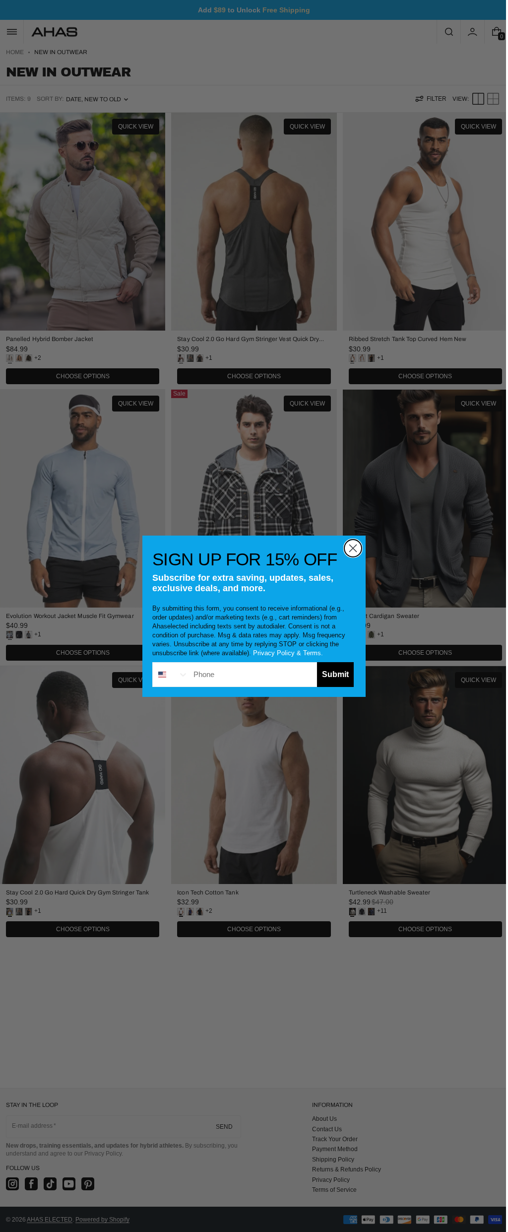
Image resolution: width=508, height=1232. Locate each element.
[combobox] (167, 674)
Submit (331, 674)
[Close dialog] (349, 548)
